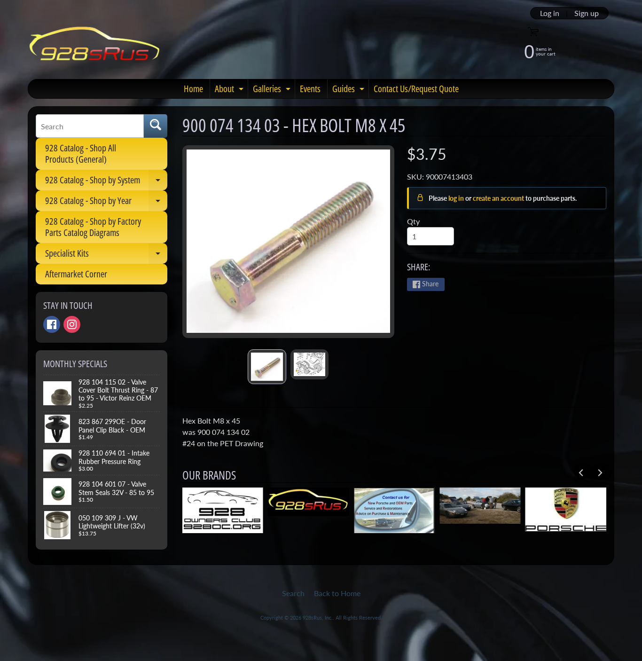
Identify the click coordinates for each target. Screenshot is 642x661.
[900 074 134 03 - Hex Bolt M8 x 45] (267, 366)
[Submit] (155, 126)
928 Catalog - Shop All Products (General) (80, 153)
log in (456, 198)
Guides (349, 90)
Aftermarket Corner (76, 274)
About (230, 90)
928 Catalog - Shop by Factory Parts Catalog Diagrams (93, 227)
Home (193, 88)
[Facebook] (51, 324)
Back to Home (337, 593)
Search (293, 593)
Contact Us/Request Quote (416, 88)
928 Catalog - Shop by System (106, 181)
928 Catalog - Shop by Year (106, 202)
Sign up (586, 13)
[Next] (599, 472)
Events (310, 88)
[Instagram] (71, 324)
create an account (499, 198)
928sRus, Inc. (318, 617)
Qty (413, 221)
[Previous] (581, 472)
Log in (549, 13)
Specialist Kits (106, 255)
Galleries (273, 90)
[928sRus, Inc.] (95, 47)
